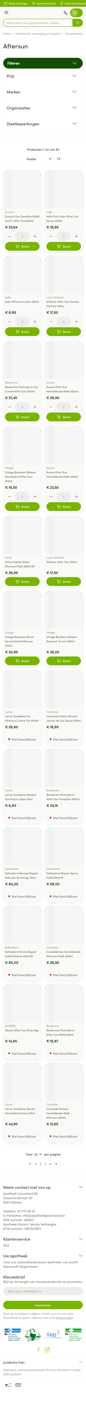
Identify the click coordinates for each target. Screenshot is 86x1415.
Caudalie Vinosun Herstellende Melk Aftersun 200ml (58, 1113)
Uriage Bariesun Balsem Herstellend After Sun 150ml (20, 476)
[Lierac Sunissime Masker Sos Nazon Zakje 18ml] (22, 768)
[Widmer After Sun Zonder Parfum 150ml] (64, 275)
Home (7, 33)
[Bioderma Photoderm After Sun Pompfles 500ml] (64, 768)
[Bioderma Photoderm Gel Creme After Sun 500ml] (22, 360)
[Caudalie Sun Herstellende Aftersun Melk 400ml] (64, 925)
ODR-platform (12, 1374)
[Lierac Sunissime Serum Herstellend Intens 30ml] (22, 1082)
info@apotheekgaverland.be (44, 1215)
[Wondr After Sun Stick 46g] (22, 1003)
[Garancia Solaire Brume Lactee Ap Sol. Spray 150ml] (64, 689)
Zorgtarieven (28, 1266)
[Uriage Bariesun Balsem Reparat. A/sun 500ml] (64, 610)
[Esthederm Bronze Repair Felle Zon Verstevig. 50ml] (22, 846)
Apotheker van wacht (62, 1262)
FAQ (6, 1245)
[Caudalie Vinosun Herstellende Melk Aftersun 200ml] (64, 1082)
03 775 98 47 (26, 1211)
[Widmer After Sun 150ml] (64, 535)
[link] (31, 1163)
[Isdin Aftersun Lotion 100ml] (22, 275)
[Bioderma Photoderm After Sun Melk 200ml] (64, 1003)
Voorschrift (10, 1266)
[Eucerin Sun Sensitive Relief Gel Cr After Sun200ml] (22, 189)
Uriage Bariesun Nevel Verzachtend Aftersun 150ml (19, 641)
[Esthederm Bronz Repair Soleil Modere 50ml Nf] (22, 925)
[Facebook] (39, 1350)
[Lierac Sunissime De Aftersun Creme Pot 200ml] (22, 689)
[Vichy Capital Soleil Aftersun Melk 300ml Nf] (22, 535)
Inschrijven (43, 1305)
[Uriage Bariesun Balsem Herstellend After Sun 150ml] (22, 445)
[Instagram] (47, 1350)
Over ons (9, 1262)
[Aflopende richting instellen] (58, 159)
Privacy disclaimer (58, 1370)
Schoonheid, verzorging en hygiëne (38, 33)
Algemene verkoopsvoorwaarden (24, 1370)
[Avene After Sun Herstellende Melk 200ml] (64, 445)
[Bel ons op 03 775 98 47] (66, 13)
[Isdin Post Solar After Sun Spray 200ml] (64, 189)
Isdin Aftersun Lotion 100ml (22, 302)
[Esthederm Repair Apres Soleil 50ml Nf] (64, 846)
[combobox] (38, 23)
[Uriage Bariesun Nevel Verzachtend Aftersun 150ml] (22, 610)
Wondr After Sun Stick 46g (21, 1030)
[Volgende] (55, 1163)
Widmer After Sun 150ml (61, 562)
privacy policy (64, 1318)
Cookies (76, 1370)
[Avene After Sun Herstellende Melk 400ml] (64, 360)
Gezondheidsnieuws (31, 1262)
